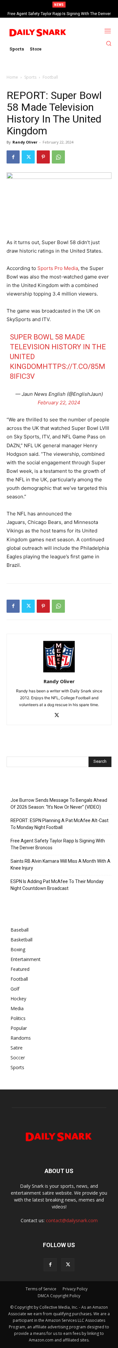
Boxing (17, 949)
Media (17, 1008)
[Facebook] (13, 157)
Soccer (17, 1057)
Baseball (19, 930)
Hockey (18, 998)
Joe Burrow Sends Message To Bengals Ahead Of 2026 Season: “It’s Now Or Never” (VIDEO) (58, 804)
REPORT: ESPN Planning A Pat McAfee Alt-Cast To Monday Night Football (59, 824)
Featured (20, 969)
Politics (18, 1018)
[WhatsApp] (58, 157)
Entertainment (25, 959)
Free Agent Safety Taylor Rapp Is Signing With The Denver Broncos (57, 844)
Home (12, 77)
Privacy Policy (75, 1289)
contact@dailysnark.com (72, 1220)
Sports (30, 77)
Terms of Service (41, 1289)
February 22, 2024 (59, 402)
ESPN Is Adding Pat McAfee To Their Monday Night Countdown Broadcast (57, 885)
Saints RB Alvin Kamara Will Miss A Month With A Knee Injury (60, 864)
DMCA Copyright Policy (59, 1296)
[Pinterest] (43, 157)
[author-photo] (59, 672)
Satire (16, 1048)
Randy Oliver (24, 142)
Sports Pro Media (57, 268)
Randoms (20, 1038)
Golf (14, 989)
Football (50, 77)
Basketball (21, 939)
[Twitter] (28, 157)
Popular (18, 1028)
